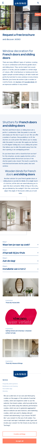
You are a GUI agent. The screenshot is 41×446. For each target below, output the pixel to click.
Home (4, 11)
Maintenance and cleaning (10, 386)
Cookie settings (19, 434)
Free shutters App (7, 389)
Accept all (19, 441)
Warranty (5, 391)
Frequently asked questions (10, 384)
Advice (10, 11)
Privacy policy (7, 429)
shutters (18, 82)
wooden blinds (29, 82)
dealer (38, 15)
